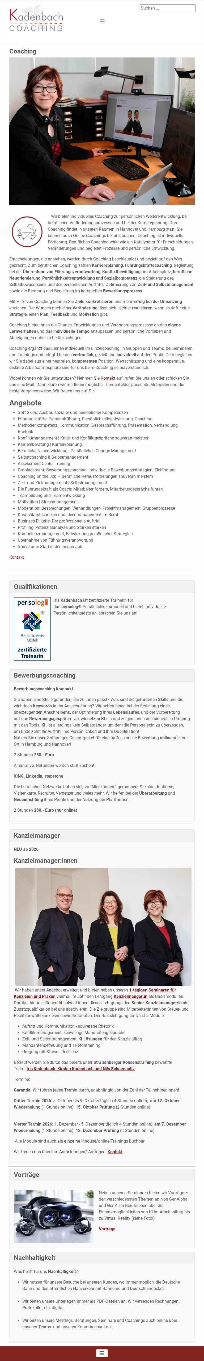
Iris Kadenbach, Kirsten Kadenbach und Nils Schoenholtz (81, 1068)
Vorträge (107, 1228)
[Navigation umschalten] (102, 21)
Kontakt (107, 378)
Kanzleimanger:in (130, 996)
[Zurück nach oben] (195, 1351)
